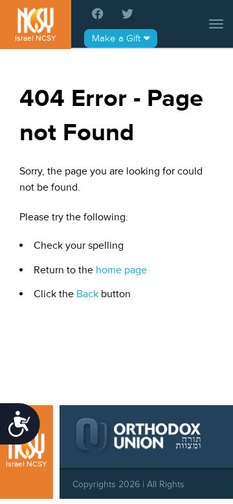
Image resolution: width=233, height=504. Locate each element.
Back (87, 294)
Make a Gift (116, 38)
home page (121, 270)
